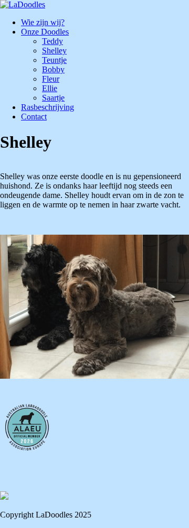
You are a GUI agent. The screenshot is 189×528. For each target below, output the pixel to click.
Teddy (52, 41)
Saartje (53, 97)
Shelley (54, 50)
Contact (34, 116)
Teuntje (54, 60)
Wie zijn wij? (43, 22)
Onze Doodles (45, 31)
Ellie (49, 88)
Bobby (53, 69)
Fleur (50, 78)
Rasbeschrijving (47, 107)
